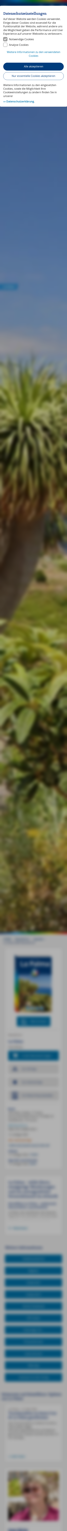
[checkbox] (33, 39)
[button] (33, 56)
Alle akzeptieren (33, 66)
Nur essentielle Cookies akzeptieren (33, 76)
